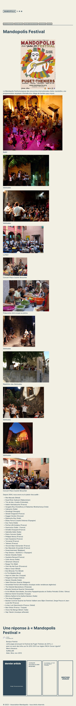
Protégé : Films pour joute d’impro (16, 686)
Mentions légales (65, 678)
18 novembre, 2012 (9, 638)
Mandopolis (9, 11)
